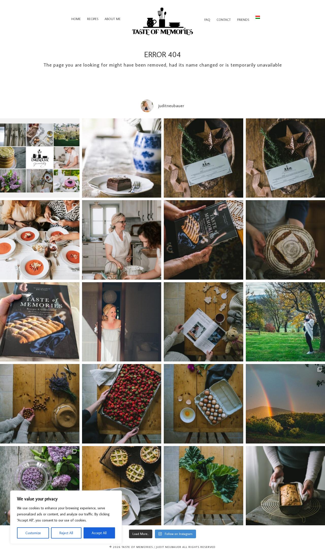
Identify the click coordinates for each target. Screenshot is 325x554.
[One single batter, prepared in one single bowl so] (121, 158)
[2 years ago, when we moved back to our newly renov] (203, 486)
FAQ (207, 20)
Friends (243, 20)
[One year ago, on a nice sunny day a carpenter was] (203, 240)
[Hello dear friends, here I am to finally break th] (121, 322)
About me (113, 19)
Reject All (66, 533)
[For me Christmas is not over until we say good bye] (203, 322)
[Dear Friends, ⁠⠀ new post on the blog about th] (121, 486)
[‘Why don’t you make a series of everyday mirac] (121, 404)
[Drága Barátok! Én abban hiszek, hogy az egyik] (203, 158)
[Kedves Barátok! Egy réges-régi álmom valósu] (121, 240)
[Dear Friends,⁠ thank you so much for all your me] (39, 404)
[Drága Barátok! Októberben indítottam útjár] (39, 158)
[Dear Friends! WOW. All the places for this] (39, 240)
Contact (224, 20)
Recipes (92, 19)
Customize (33, 533)
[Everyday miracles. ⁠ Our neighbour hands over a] (203, 404)
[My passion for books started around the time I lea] (39, 322)
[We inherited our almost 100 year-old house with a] (39, 486)
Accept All (99, 533)
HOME (76, 19)
